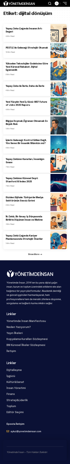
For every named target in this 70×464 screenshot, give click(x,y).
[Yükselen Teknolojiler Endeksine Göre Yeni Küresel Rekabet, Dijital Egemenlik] (58, 69)
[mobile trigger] (64, 3)
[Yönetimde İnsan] (19, 3)
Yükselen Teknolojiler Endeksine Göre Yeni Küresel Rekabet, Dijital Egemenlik (27, 67)
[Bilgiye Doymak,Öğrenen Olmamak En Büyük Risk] (58, 125)
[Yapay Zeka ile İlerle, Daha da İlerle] (58, 88)
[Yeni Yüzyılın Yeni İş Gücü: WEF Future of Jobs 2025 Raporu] (58, 106)
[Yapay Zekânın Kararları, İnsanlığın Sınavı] (58, 164)
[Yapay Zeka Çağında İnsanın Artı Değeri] (58, 33)
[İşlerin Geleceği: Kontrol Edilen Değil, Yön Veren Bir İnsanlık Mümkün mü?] (58, 145)
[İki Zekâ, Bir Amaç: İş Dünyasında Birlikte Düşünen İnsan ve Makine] (58, 221)
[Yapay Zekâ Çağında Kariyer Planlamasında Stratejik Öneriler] (58, 240)
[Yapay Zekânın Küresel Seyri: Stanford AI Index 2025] (58, 183)
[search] (49, 3)
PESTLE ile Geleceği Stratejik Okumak (27, 48)
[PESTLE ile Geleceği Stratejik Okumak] (58, 50)
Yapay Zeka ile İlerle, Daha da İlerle (25, 86)
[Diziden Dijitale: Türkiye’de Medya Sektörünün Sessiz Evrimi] (58, 202)
